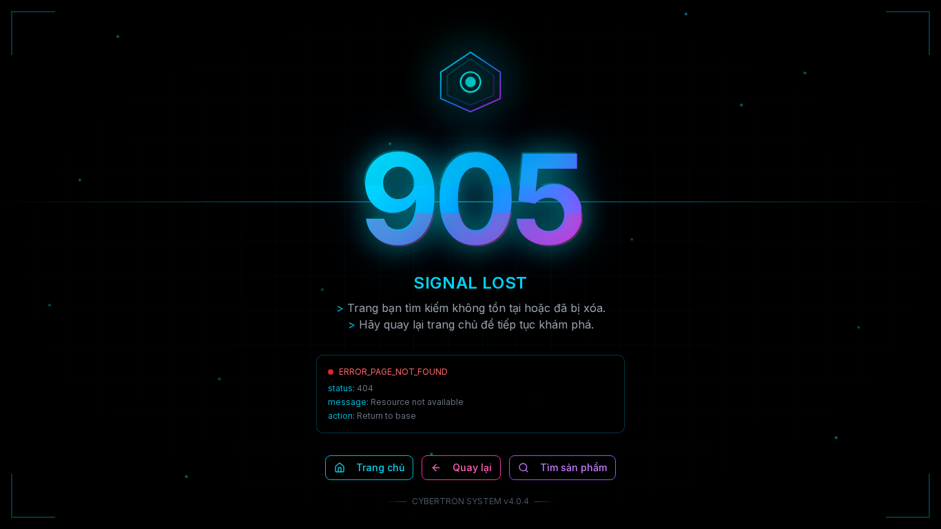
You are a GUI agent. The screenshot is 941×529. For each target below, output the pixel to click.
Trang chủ (380, 467)
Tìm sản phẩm (573, 467)
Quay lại (472, 467)
